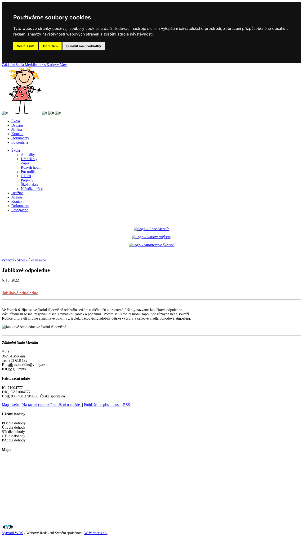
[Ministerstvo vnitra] (151, 229)
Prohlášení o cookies (66, 405)
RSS (126, 405)
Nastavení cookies (35, 405)
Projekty (27, 180)
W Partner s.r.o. (95, 533)
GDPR (26, 176)
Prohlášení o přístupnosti (102, 405)
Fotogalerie (19, 142)
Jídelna (16, 130)
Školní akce (29, 184)
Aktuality (28, 155)
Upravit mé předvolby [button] (83, 46)
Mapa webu (11, 405)
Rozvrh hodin (31, 167)
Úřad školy (29, 159)
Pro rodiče (28, 172)
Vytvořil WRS (12, 533)
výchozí (8, 260)
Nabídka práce (32, 189)
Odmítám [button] (50, 46)
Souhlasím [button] (25, 46)
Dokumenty (20, 138)
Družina (17, 125)
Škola (15, 121)
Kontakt (17, 134)
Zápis (25, 163)
